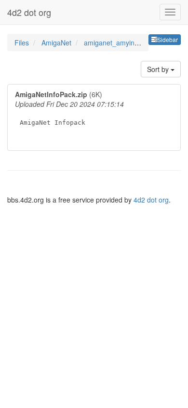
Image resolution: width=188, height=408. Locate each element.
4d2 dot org (29, 12)
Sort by (159, 69)
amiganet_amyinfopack (119, 42)
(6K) (69, 107)
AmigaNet (57, 42)
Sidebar (167, 39)
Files (22, 42)
